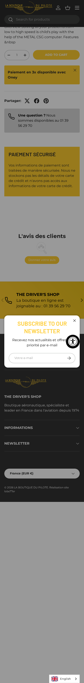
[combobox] (64, 679)
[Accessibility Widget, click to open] (73, 341)
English (65, 678)
